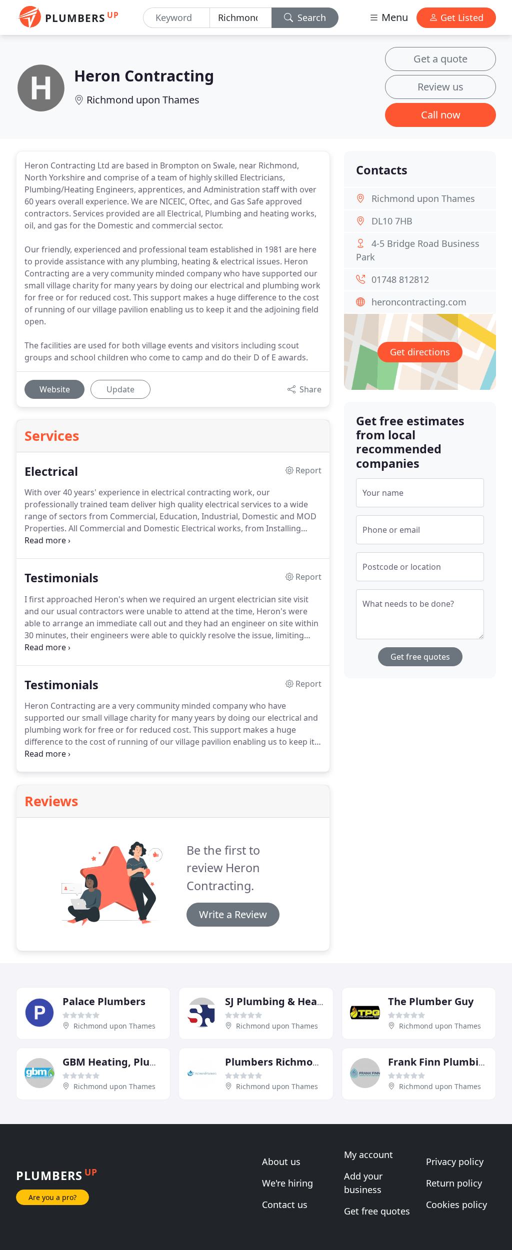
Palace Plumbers (104, 1001)
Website (55, 389)
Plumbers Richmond (275, 1062)
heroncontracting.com (419, 302)
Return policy (454, 1183)
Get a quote (441, 58)
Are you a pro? (52, 1197)
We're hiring (287, 1183)
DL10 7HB (392, 221)
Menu (393, 17)
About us (281, 1162)
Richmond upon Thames (143, 99)
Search (310, 17)
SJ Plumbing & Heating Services (302, 1001)
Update (120, 389)
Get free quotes (420, 656)
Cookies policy (456, 1205)
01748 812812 (400, 279)
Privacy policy (455, 1162)
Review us (441, 86)
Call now (440, 114)
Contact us (285, 1205)
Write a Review (233, 914)
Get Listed (461, 17)
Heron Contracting (144, 75)
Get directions (420, 352)
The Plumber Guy (431, 1001)
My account (368, 1155)
